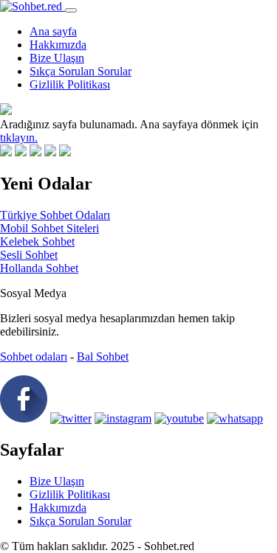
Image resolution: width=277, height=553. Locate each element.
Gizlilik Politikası (70, 84)
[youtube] (179, 418)
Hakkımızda (58, 44)
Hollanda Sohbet (39, 268)
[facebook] (23, 418)
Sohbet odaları (33, 356)
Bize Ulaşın (57, 58)
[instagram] (123, 418)
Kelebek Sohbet (37, 241)
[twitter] (71, 418)
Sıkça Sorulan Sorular (80, 71)
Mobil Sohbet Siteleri (49, 228)
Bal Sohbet (103, 356)
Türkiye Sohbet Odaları (55, 215)
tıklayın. (19, 137)
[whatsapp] (235, 418)
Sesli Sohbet (29, 254)
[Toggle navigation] (71, 10)
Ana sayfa (53, 31)
